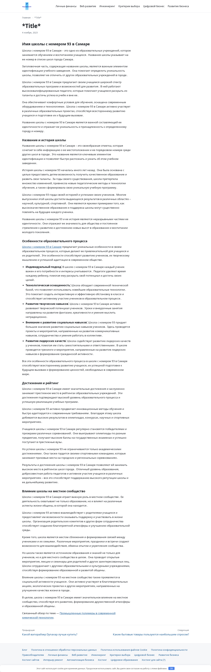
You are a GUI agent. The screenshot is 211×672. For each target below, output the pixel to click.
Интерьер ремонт (53, 659)
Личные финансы (66, 6)
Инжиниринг (107, 6)
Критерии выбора (129, 6)
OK (171, 668)
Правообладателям (33, 654)
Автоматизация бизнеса (80, 659)
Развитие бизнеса (178, 6)
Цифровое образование (124, 659)
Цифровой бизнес (153, 6)
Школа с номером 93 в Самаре (42, 247)
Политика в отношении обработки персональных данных (64, 649)
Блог (24, 649)
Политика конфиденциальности (169, 649)
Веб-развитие (88, 6)
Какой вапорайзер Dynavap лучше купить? (49, 632)
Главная (26, 17)
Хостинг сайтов (30, 659)
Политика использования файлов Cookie (124, 649)
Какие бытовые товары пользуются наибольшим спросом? (151, 632)
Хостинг (102, 659)
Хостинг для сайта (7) (153, 659)
